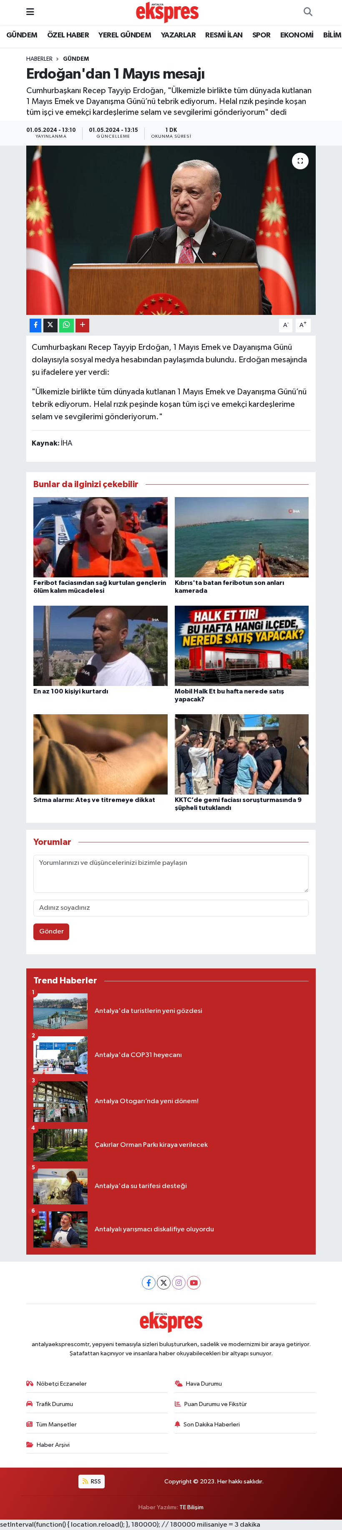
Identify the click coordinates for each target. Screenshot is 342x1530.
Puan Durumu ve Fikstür (215, 1404)
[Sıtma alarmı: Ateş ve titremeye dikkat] (100, 754)
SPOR (261, 35)
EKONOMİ (297, 35)
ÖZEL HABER (68, 35)
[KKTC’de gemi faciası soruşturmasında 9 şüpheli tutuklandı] (242, 754)
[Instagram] (179, 1283)
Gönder (51, 931)
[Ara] (308, 12)
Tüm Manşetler (56, 1424)
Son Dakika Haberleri (212, 1424)
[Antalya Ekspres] (167, 12)
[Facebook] (149, 1283)
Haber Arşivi (53, 1445)
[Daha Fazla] (82, 325)
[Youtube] (194, 1283)
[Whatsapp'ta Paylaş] (66, 325)
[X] (164, 1283)
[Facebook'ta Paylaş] (35, 325)
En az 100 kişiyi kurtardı (70, 691)
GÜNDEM (21, 35)
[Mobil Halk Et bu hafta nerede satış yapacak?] (242, 645)
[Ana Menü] (30, 12)
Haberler (39, 59)
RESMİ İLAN (223, 35)
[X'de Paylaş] (50, 325)
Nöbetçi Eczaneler (62, 1384)
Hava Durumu (204, 1384)
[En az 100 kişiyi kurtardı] (100, 645)
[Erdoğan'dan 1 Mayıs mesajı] (171, 230)
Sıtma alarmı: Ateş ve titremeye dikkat (94, 800)
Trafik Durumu (54, 1404)
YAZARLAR (178, 35)
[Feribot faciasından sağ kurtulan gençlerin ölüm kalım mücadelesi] (100, 536)
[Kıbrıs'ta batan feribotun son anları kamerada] (242, 536)
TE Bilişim (191, 1507)
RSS (95, 1481)
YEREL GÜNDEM (124, 35)
